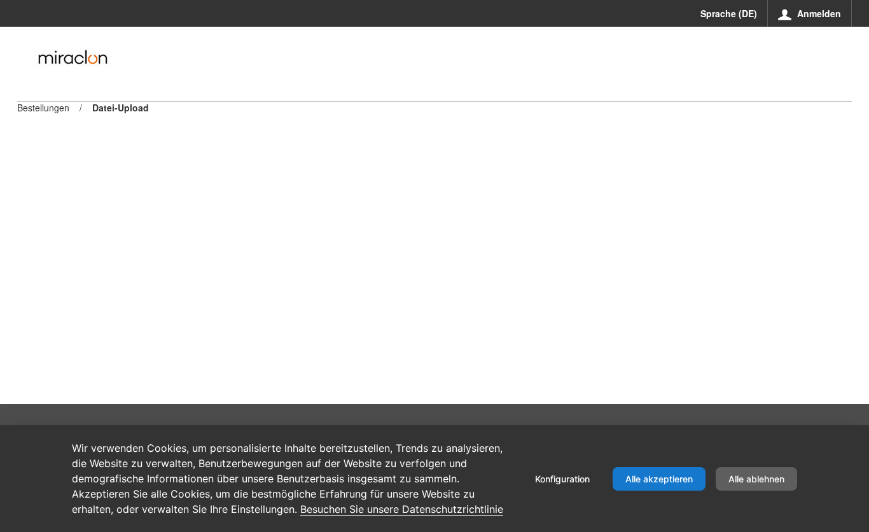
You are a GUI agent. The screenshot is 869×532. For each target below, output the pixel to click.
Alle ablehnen (756, 478)
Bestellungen (43, 107)
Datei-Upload (120, 108)
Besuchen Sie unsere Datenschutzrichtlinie (401, 509)
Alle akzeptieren (659, 478)
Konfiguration (562, 478)
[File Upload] (72, 56)
